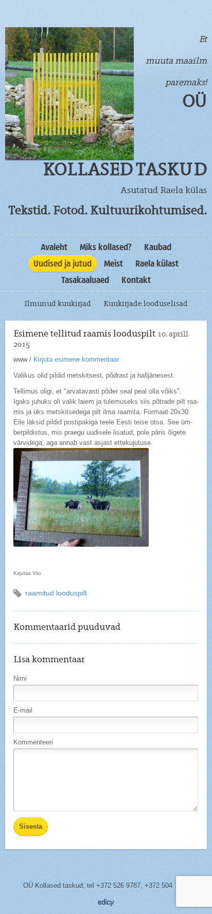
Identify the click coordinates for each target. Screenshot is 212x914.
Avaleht (54, 247)
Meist (113, 263)
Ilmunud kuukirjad (57, 303)
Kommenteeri (33, 742)
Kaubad (157, 247)
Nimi (20, 678)
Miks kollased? (106, 247)
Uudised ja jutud (62, 263)
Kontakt (136, 280)
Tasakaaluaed (85, 280)
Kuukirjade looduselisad (145, 303)
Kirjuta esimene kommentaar (76, 359)
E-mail (22, 710)
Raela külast (157, 263)
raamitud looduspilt (56, 593)
